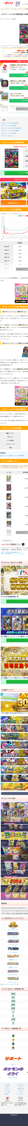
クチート (9, 491)
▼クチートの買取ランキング (8, 135)
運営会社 (7, 1086)
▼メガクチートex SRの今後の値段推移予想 (11, 128)
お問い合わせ (21, 1090)
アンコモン (13, 1024)
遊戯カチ (7, 1094)
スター (13, 1013)
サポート (13, 1065)
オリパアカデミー (21, 1094)
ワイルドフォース (13, 982)
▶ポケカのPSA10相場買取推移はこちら (11, 552)
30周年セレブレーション (13, 929)
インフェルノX (13, 944)
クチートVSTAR (9, 527)
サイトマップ (7, 1088)
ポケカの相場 (7, 1084)
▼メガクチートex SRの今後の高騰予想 (10, 130)
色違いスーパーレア (13, 1006)
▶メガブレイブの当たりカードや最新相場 (12, 455)
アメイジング (13, 1017)
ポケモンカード (24, 910)
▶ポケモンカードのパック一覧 (9, 984)
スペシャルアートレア (13, 995)
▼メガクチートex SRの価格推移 (9, 125)
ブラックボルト (13, 952)
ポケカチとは (21, 1086)
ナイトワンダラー (13, 975)
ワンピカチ (21, 1092)
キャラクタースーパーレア (13, 1002)
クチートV (9, 500)
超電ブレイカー (13, 967)
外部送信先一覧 (21, 1088)
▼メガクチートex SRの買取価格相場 (10, 123)
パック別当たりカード (21, 1084)
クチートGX (9, 482)
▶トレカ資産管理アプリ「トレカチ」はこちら (13, 553)
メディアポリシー (7, 1090)
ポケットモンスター (6, 910)
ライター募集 (7, 1092)
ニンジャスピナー (13, 937)
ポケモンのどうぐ (13, 1077)
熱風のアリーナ (13, 960)
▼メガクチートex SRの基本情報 (9, 133)
